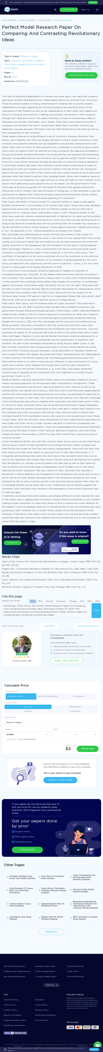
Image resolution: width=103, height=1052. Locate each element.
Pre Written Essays (75, 976)
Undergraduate (75, 707)
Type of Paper (10, 717)
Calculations (78, 696)
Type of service (12, 691)
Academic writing (15, 696)
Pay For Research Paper (14, 966)
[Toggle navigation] (97, 9)
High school (28, 707)
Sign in (85, 9)
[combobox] (51, 722)
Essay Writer (73, 971)
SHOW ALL (50, 985)
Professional (75, 711)
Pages (55, 729)
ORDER (93, 2)
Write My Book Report (45, 971)
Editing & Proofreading (48, 696)
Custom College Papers (46, 976)
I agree (94, 1049)
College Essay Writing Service (17, 971)
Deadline (8, 729)
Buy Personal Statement (14, 976)
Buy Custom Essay (75, 966)
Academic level (11, 703)
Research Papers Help (45, 966)
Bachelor (28, 711)
